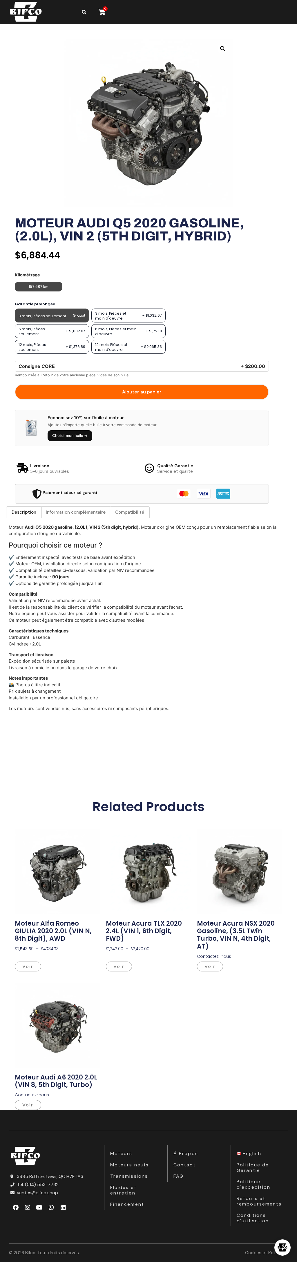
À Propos (185, 1153)
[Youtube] (39, 1207)
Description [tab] (24, 512)
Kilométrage (27, 275)
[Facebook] (15, 1207)
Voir (27, 966)
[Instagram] (27, 1207)
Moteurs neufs (129, 1165)
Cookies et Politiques (266, 1253)
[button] (223, 48)
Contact (184, 1165)
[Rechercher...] (84, 12)
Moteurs (121, 1153)
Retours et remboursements (259, 1201)
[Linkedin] (63, 1207)
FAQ (178, 1176)
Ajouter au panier (142, 392)
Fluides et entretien (123, 1190)
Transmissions (129, 1176)
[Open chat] (282, 1247)
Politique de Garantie (253, 1167)
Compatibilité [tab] (129, 512)
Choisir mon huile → (70, 435)
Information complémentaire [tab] (76, 512)
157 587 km (38, 286)
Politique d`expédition (253, 1184)
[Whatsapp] (51, 1207)
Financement (127, 1204)
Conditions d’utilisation (253, 1218)
